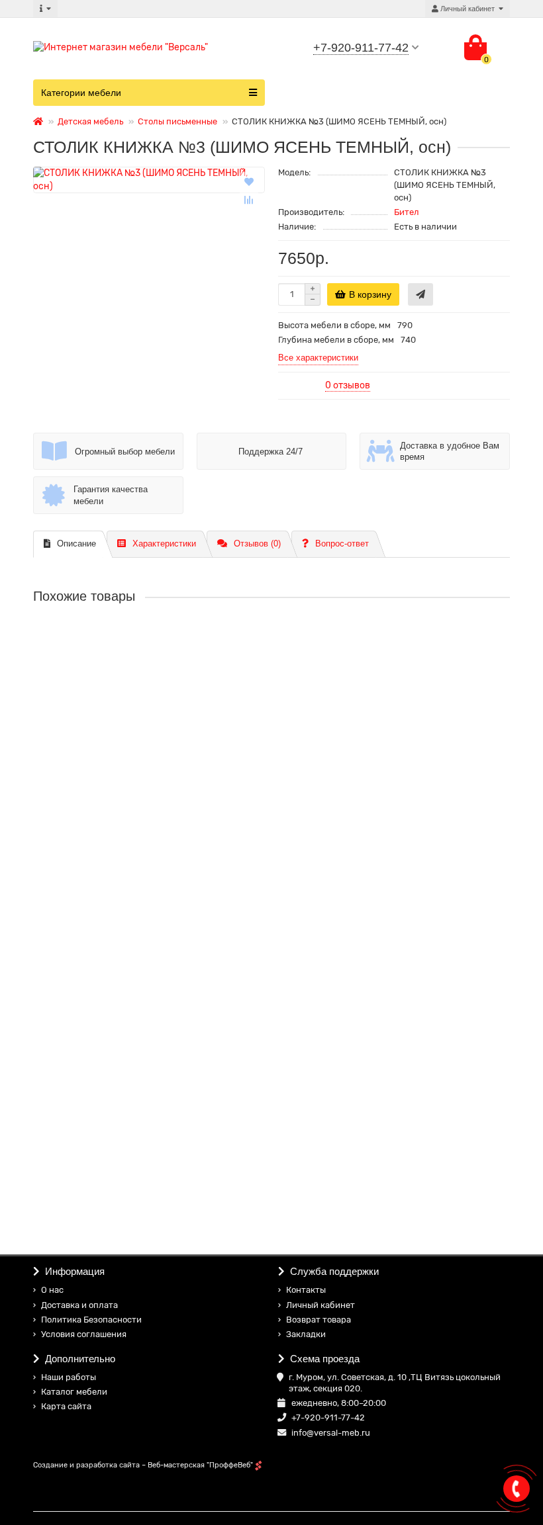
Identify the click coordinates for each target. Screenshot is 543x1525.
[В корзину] (46, 687)
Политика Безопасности (91, 1320)
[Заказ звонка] (516, 1488)
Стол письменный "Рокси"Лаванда (108, 1171)
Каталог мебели (74, 1392)
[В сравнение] (249, 200)
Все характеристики (318, 358)
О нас (52, 1290)
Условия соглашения (83, 1334)
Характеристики (164, 543)
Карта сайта (66, 1406)
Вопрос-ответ (342, 543)
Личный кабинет (320, 1305)
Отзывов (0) (257, 543)
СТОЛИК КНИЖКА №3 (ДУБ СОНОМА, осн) (128, 751)
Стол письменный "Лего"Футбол (103, 856)
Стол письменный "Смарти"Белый (108, 960)
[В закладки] (249, 181)
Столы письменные (177, 121)
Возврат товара (318, 1320)
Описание (76, 543)
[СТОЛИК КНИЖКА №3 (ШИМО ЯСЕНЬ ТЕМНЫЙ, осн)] (149, 180)
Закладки (306, 1334)
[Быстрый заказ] (420, 294)
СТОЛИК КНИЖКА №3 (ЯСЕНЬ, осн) (112, 647)
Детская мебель (90, 121)
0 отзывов (347, 385)
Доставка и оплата (79, 1305)
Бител (406, 212)
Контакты (306, 1290)
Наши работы (68, 1377)
